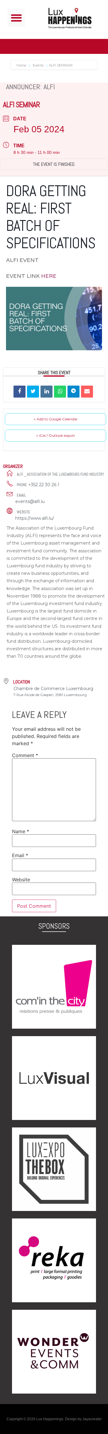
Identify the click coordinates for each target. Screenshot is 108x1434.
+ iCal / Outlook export (55, 435)
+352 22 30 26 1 (43, 484)
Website (21, 879)
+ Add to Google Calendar (56, 419)
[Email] (87, 392)
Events (38, 65)
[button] (16, 18)
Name (20, 831)
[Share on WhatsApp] (60, 392)
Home (21, 65)
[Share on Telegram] (74, 392)
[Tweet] (33, 392)
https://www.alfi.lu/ (34, 518)
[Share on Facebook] (20, 392)
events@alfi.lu (30, 501)
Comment (25, 755)
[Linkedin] (46, 392)
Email (20, 855)
